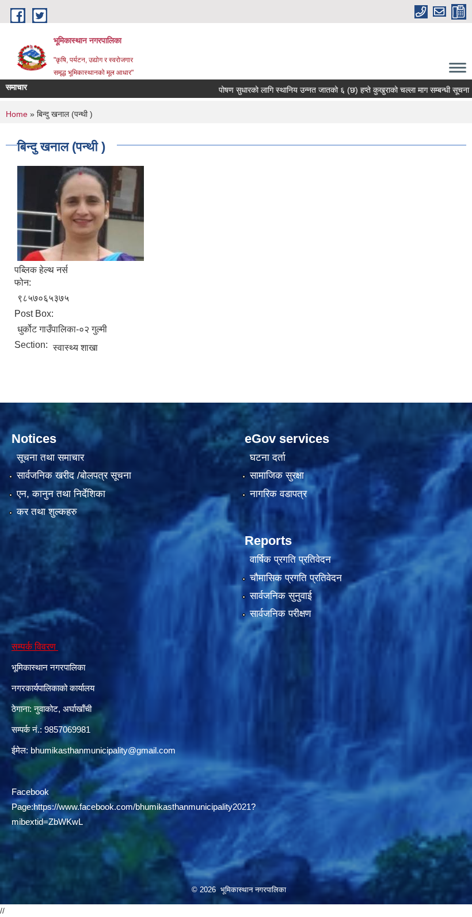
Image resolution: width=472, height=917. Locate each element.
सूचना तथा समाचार (50, 457)
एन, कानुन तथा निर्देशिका (61, 493)
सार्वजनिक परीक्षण (280, 613)
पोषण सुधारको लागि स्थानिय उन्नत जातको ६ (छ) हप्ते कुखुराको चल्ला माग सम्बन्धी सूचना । (330, 89)
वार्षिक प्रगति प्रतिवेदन (290, 559)
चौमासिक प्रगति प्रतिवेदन (296, 578)
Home (17, 114)
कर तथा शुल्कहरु (47, 511)
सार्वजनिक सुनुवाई (281, 595)
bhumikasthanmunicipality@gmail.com (103, 750)
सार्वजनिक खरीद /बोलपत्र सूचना (74, 475)
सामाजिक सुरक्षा (277, 475)
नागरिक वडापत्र (278, 493)
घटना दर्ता (268, 457)
